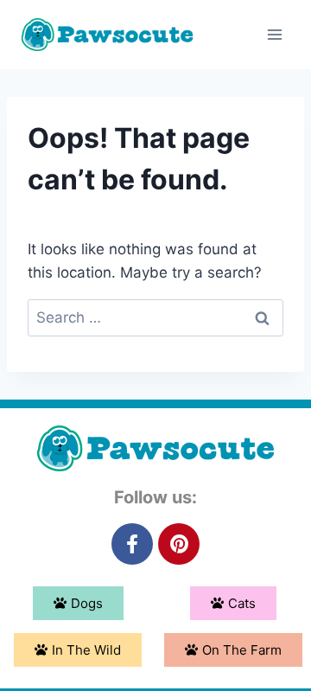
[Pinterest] (179, 544)
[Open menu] (274, 34)
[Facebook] (132, 544)
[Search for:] (155, 317)
